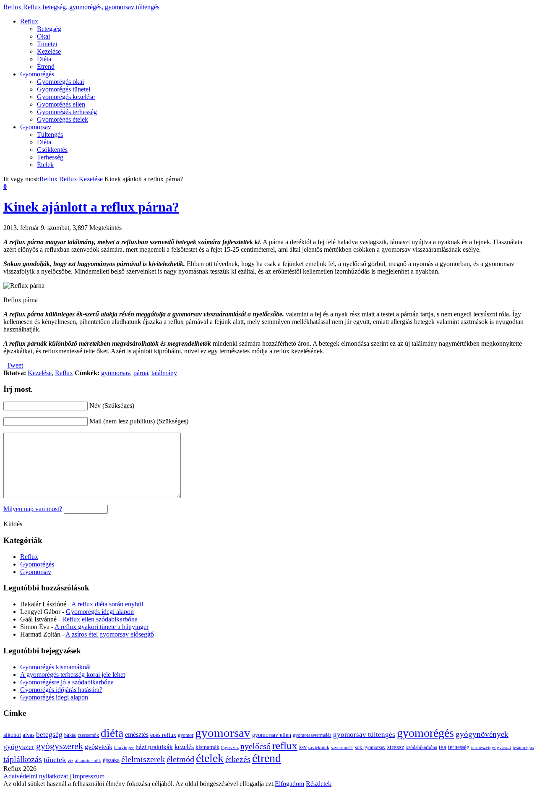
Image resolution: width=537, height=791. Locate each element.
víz (70, 760)
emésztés (137, 734)
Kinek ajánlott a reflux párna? (91, 206)
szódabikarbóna (421, 747)
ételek (210, 758)
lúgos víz (230, 747)
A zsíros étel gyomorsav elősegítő (109, 634)
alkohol (12, 735)
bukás (70, 735)
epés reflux (163, 735)
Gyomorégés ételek (62, 119)
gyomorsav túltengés (364, 735)
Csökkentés (52, 149)
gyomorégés (425, 732)
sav (303, 747)
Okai (43, 36)
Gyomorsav (35, 127)
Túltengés (50, 134)
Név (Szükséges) (111, 405)
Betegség (49, 28)
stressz (395, 747)
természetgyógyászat (491, 747)
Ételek (45, 164)
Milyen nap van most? (32, 508)
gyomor (185, 735)
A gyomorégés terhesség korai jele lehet (72, 674)
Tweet (15, 365)
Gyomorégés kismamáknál (55, 667)
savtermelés (342, 747)
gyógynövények (482, 734)
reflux (284, 745)
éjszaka (111, 760)
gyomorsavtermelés (312, 735)
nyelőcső (255, 746)
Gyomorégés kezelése (66, 96)
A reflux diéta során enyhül (107, 604)
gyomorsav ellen (271, 735)
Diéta (44, 59)
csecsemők (88, 735)
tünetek (55, 759)
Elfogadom (289, 783)
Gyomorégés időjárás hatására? (61, 689)
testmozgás (523, 747)
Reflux (81, 6)
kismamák (207, 747)
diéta (112, 733)
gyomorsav (115, 372)
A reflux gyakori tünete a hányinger (102, 626)
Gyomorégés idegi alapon (100, 611)
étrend (266, 758)
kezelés (184, 746)
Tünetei (47, 43)
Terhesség (50, 157)
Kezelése (49, 51)
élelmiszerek (143, 759)
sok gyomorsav (370, 747)
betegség (49, 735)
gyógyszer (18, 747)
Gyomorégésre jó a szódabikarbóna (67, 682)
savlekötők (318, 747)
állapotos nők (88, 760)
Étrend (46, 66)
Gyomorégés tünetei (63, 89)
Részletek (318, 783)
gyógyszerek (59, 746)
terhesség (458, 747)
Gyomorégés (37, 74)
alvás (28, 735)
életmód (180, 759)
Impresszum (88, 776)
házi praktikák (154, 747)
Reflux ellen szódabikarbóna (100, 619)
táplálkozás (22, 759)
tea (442, 747)
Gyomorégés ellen (61, 104)
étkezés (237, 759)
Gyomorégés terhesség (67, 111)
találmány (164, 372)
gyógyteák (98, 746)
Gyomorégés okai (60, 81)
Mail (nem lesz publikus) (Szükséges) (138, 421)
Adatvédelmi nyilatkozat (35, 776)
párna (140, 372)
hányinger (124, 747)
